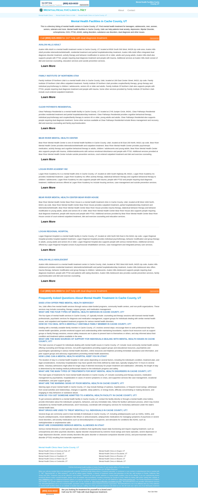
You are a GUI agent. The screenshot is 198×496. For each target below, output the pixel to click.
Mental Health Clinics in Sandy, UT (51, 453)
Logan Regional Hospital (53, 231)
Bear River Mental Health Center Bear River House (69, 197)
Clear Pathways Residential (55, 107)
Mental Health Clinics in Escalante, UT (113, 453)
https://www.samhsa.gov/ (127, 479)
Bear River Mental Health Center (58, 138)
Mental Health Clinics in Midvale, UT (112, 461)
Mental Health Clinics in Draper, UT (112, 451)
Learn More (48, 66)
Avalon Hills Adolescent (53, 259)
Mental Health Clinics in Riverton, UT (112, 456)
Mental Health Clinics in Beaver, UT (112, 459)
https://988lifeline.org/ (46, 479)
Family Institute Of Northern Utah (59, 76)
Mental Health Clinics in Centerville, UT (53, 461)
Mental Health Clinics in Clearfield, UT (53, 456)
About (121, 10)
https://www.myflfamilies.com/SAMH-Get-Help (107, 481)
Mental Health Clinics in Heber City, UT (53, 459)
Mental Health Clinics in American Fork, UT (54, 451)
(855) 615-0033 (70, 3)
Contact (131, 10)
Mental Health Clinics (46, 15)
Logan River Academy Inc (53, 169)
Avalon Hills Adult (50, 44)
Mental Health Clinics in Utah (65, 15)
